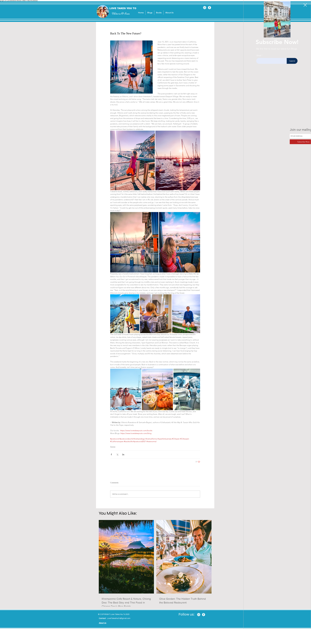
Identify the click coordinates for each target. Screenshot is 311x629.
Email (259, 55)
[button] (305, 5)
